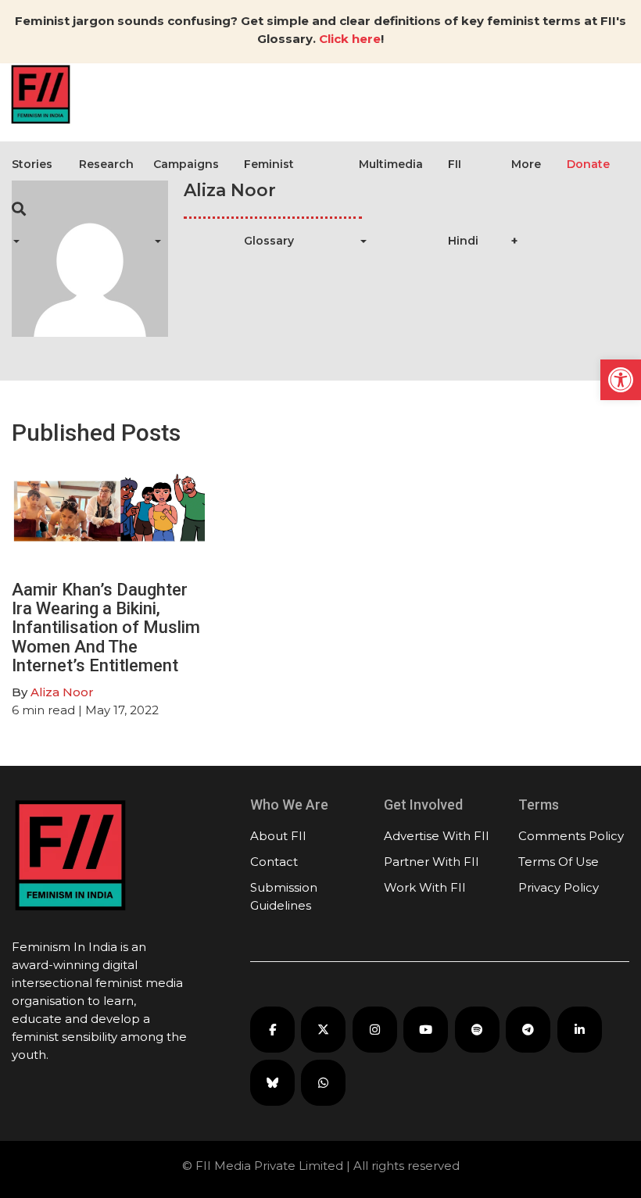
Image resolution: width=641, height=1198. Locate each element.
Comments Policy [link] (571, 835)
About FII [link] (278, 835)
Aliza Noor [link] (62, 692)
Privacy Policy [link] (558, 887)
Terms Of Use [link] (558, 861)
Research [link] (106, 164)
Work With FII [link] (425, 887)
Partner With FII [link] (431, 861)
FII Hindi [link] (463, 202)
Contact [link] (274, 861)
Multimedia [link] (391, 164)
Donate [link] (588, 164)
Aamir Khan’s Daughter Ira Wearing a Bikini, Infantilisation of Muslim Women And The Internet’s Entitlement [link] (106, 627)
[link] (620, 379)
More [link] (526, 164)
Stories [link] (32, 164)
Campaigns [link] (186, 164)
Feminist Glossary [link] (269, 202)
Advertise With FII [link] (436, 835)
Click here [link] (350, 38)
